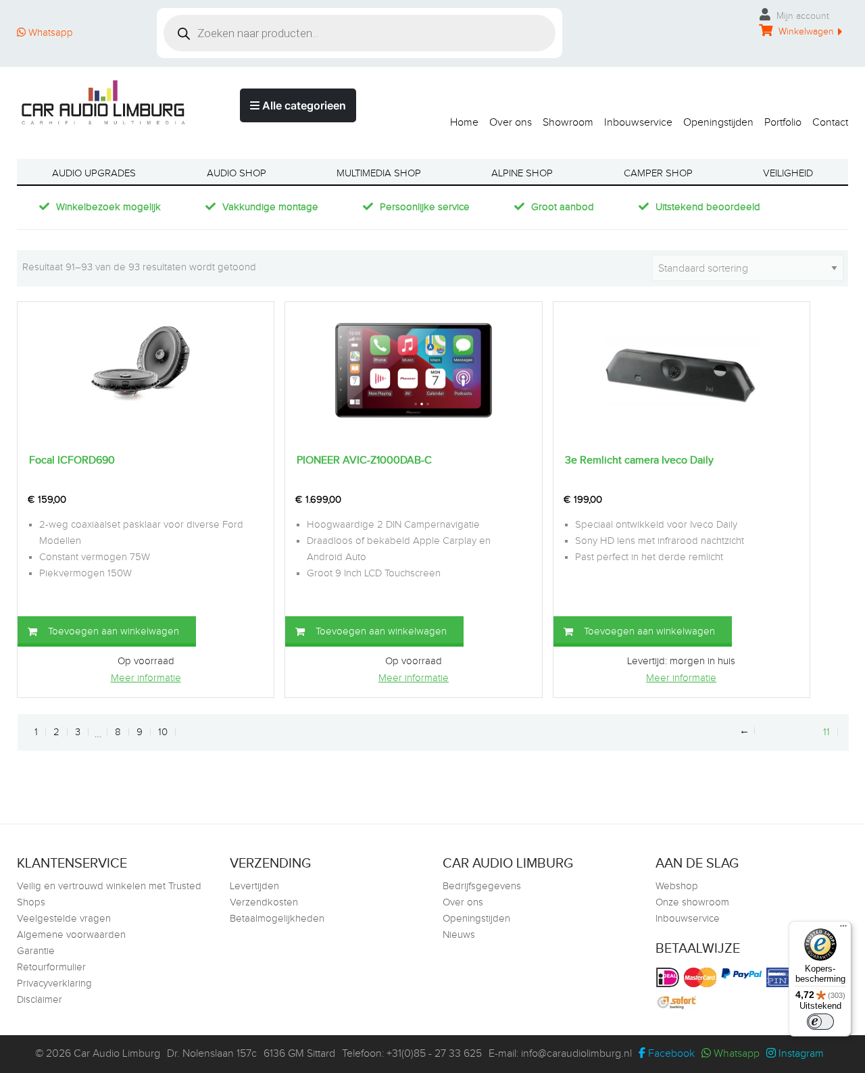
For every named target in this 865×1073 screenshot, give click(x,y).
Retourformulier (51, 967)
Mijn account (801, 16)
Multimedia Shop (379, 173)
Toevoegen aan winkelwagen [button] (113, 631)
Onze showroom (692, 902)
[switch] (820, 1022)
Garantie (36, 951)
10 (163, 732)
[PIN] (782, 977)
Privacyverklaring (54, 983)
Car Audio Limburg (117, 1053)
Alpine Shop (522, 173)
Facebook (670, 1053)
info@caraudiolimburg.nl (576, 1053)
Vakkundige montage (270, 207)
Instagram (800, 1053)
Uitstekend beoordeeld (708, 207)
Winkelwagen (805, 31)
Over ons (510, 122)
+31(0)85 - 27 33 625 (434, 1053)
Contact (830, 122)
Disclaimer (39, 999)
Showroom (568, 122)
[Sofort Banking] (678, 1002)
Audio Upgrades (94, 173)
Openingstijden (718, 122)
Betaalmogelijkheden (277, 918)
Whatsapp (49, 33)
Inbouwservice (638, 122)
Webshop (677, 886)
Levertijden (254, 886)
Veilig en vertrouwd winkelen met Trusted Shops (109, 894)
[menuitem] (458, 119)
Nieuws (459, 935)
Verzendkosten (264, 902)
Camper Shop (658, 173)
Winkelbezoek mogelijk (108, 207)
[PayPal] (743, 973)
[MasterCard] (701, 977)
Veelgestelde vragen (64, 918)
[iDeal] (669, 977)
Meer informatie (146, 678)
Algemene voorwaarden (71, 935)
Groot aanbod (562, 207)
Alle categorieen (303, 105)
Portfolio (782, 122)
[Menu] (843, 929)
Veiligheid (788, 173)
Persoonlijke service (425, 207)
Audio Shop (236, 173)
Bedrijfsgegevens (482, 886)
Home (464, 122)
